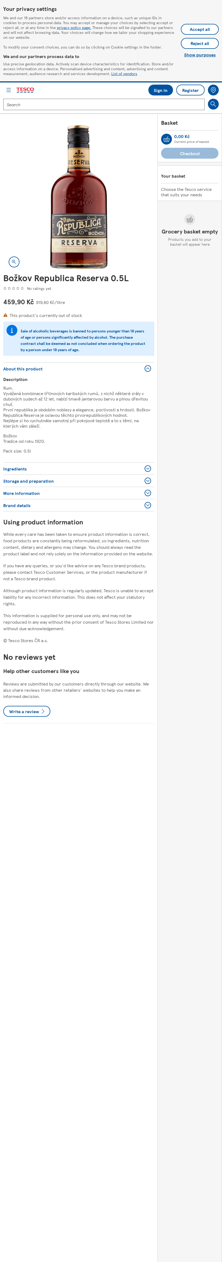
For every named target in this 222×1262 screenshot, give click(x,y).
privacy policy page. (74, 27)
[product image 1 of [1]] (78, 197)
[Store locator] (213, 90)
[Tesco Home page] (25, 90)
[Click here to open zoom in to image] (14, 262)
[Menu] (8, 90)
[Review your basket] (166, 139)
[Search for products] (213, 104)
